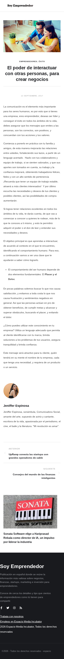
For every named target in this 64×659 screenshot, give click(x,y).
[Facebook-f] (1, 607)
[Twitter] (7, 607)
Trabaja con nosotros (12, 616)
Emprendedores (28, 61)
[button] (50, 5)
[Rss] (20, 607)
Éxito (42, 61)
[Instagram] (14, 607)
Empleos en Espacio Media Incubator (21, 621)
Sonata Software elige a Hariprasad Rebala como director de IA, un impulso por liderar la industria (28, 537)
